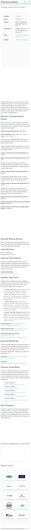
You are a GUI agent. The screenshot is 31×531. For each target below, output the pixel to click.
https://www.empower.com (22, 39)
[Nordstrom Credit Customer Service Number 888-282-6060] (22, 495)
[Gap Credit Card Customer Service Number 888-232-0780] (22, 476)
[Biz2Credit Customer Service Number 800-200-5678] (9, 486)
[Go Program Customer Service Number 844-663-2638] (22, 505)
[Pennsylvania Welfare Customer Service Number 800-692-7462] (9, 505)
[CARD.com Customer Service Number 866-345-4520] (9, 495)
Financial (18, 16)
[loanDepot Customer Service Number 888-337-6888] (22, 515)
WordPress (27, 528)
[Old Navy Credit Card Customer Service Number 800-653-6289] (9, 476)
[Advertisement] (15, 53)
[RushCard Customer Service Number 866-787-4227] (22, 486)
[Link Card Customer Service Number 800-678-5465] (9, 515)
